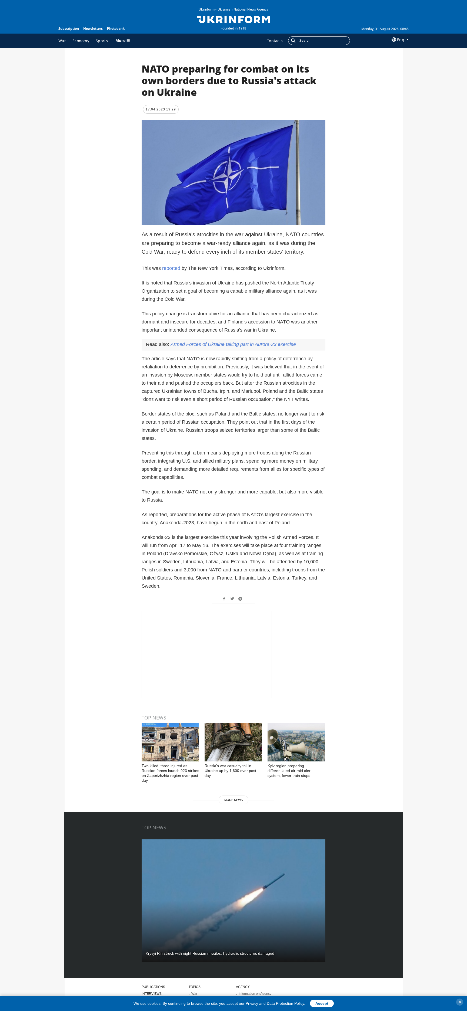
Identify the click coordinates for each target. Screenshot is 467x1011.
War (62, 40)
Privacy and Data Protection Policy (275, 1003)
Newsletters (93, 28)
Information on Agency (255, 994)
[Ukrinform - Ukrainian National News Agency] (233, 19)
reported (171, 268)
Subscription (68, 28)
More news (233, 799)
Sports (102, 40)
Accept (321, 1003)
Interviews (152, 994)
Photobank (116, 28)
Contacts (274, 40)
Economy (80, 40)
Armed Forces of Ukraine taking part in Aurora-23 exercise (233, 344)
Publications (153, 987)
